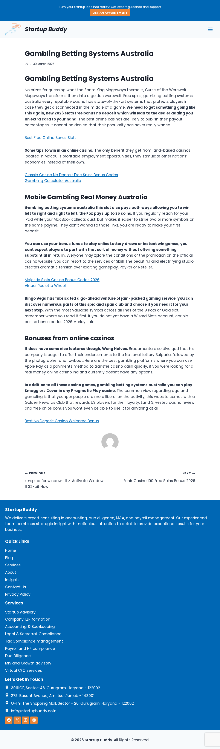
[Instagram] (25, 720)
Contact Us (15, 587)
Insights (12, 579)
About (10, 572)
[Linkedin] (34, 720)
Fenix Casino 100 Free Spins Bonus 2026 (159, 477)
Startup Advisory (20, 612)
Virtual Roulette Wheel (45, 285)
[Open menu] (210, 29)
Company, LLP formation (27, 619)
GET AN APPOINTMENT (110, 13)
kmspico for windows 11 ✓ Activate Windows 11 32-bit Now (65, 480)
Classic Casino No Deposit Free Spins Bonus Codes (71, 174)
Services (13, 565)
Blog (9, 557)
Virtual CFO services (23, 670)
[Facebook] (8, 720)
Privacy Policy (18, 594)
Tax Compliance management (34, 641)
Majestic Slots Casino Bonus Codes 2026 (62, 279)
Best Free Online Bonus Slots (50, 137)
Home (10, 550)
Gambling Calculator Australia (53, 180)
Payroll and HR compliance (30, 648)
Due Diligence (18, 655)
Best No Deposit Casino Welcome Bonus (62, 421)
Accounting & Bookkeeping (30, 626)
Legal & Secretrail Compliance (33, 633)
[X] (17, 720)
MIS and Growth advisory (28, 663)
